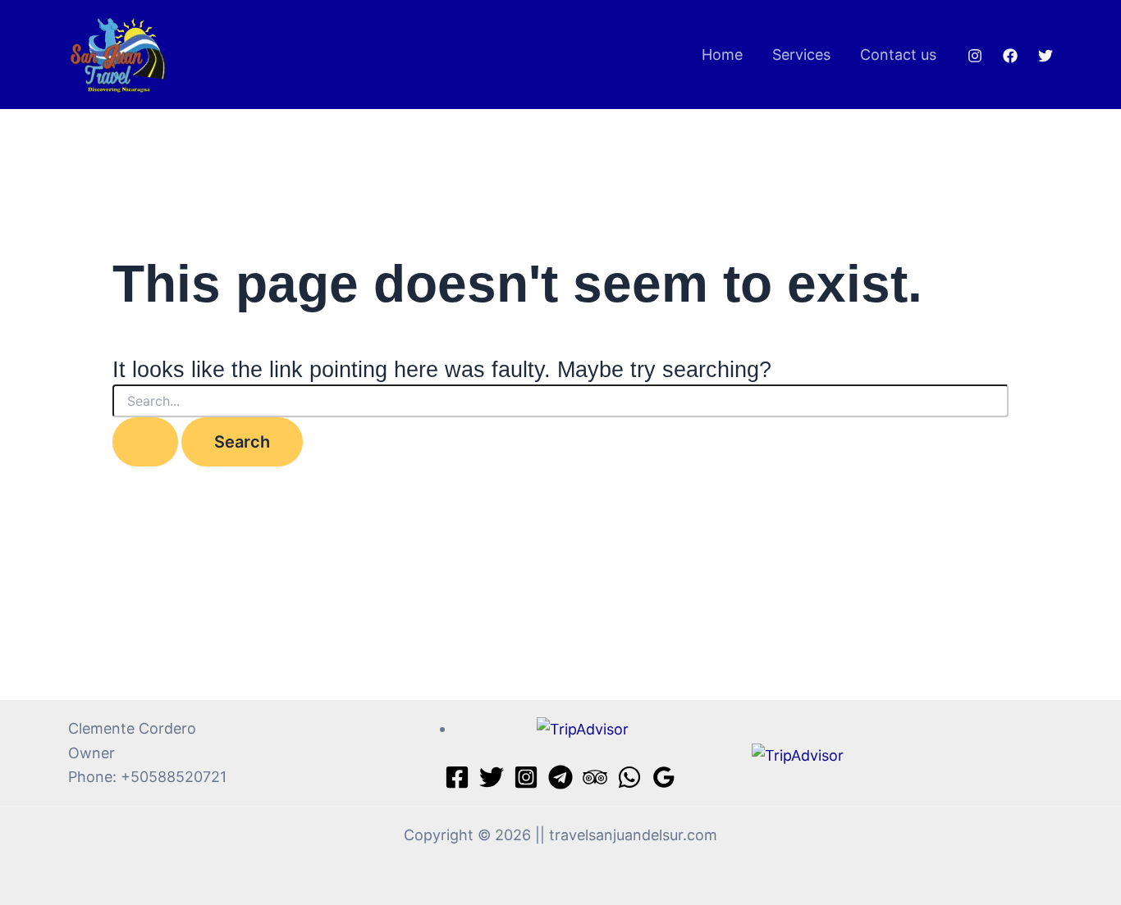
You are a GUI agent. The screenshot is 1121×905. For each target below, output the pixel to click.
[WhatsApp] (629, 777)
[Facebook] (1010, 55)
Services (801, 54)
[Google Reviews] (664, 777)
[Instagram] (975, 55)
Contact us (898, 54)
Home (722, 54)
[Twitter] (1045, 55)
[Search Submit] (145, 441)
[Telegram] (560, 777)
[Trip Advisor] (595, 777)
